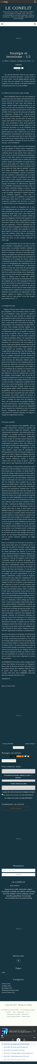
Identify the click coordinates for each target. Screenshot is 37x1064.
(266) (10, 990)
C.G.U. (27, 1012)
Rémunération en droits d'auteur (13, 1014)
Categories (13, 61)
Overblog (29, 1005)
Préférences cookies (26, 1016)
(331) (6, 983)
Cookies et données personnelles (13, 1016)
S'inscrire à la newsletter (9, 760)
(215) (8, 992)
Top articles (8, 1012)
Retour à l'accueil (18, 747)
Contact (14, 1012)
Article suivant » (30, 743)
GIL (16, 898)
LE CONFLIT (18, 8)
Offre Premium (25, 1014)
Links (3, 972)
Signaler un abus (21, 1012)
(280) (6, 986)
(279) (7, 988)
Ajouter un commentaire (16, 808)
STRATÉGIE (18, 65)
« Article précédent (7, 743)
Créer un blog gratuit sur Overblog (27, 1009)
